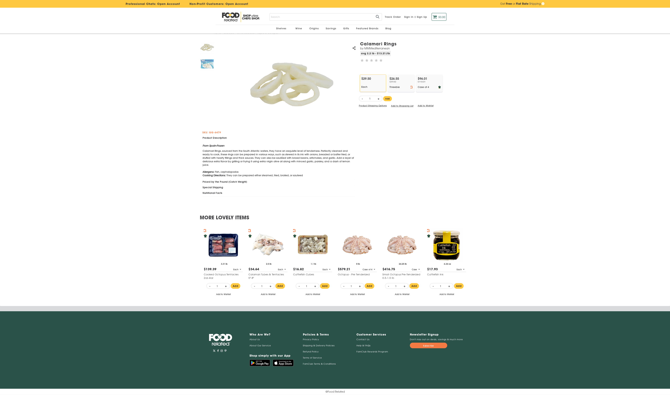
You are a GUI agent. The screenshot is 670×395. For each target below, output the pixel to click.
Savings (331, 28)
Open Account (236, 4)
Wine (298, 28)
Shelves (281, 28)
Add (387, 98)
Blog (388, 28)
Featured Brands (367, 28)
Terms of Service (312, 357)
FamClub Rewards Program (372, 351)
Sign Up (422, 17)
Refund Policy (311, 351)
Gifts (346, 28)
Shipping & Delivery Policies (319, 345)
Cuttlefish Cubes (303, 274)
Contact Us (363, 339)
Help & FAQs (363, 345)
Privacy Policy (311, 339)
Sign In (409, 17)
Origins (314, 28)
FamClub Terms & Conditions (319, 363)
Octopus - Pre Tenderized (354, 274)
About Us (255, 339)
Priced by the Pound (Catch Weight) (225, 182)
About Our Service (260, 345)
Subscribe (428, 345)
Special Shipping (213, 187)
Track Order (393, 17)
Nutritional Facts (212, 193)
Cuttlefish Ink (435, 274)
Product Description (215, 138)
